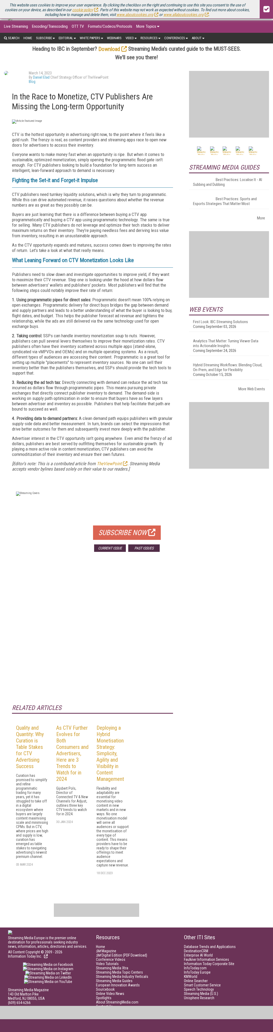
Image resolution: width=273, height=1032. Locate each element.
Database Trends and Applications (210, 947)
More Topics (146, 26)
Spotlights (103, 998)
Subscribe (44, 38)
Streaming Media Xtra (112, 968)
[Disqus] (92, 634)
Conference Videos (110, 959)
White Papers (90, 38)
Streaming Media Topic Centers (119, 972)
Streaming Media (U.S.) (201, 993)
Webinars (114, 38)
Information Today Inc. (25, 956)
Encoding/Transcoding (50, 26)
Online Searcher (196, 981)
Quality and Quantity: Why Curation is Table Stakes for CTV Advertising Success (30, 747)
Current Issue (110, 548)
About (197, 38)
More (261, 218)
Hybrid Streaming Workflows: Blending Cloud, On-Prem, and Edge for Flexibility (227, 367)
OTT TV (78, 26)
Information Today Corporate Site (209, 964)
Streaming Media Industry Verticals (122, 976)
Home (27, 38)
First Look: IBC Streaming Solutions (220, 321)
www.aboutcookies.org (135, 14)
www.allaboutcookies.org (183, 14)
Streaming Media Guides (114, 981)
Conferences (174, 38)
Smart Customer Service (202, 985)
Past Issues (144, 548)
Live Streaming (16, 26)
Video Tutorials (107, 964)
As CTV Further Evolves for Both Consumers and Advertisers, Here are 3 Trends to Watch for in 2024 (72, 753)
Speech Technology (199, 989)
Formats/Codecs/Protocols (110, 26)
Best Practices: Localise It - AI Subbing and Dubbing (227, 182)
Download (109, 49)
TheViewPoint (109, 463)
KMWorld (190, 976)
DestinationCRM (196, 951)
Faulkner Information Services (206, 959)
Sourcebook (105, 989)
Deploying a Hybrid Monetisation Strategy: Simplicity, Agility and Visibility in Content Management (110, 753)
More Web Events (251, 389)
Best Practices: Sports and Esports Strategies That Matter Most (225, 201)
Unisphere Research (199, 998)
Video (130, 38)
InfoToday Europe (197, 972)
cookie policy (82, 9)
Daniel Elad (41, 77)
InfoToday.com (195, 968)
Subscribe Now (122, 532)
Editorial (66, 38)
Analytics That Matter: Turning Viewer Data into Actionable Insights (225, 343)
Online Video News (110, 993)
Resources (149, 38)
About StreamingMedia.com (117, 1002)
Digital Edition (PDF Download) (121, 955)
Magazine (106, 951)
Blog (32, 81)
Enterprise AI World (198, 955)
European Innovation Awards (118, 985)
